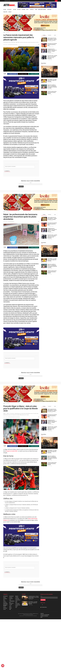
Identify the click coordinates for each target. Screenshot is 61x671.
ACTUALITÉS (9, 9)
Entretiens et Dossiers (5, 605)
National (16, 596)
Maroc (16, 44)
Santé (16, 601)
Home (4, 32)
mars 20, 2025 (5, 44)
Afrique (4, 597)
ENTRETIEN (49, 9)
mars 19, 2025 (5, 221)
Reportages (17, 598)
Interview (10, 597)
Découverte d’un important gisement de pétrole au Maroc (52, 44)
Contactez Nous (44, 607)
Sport (27, 9)
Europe (4, 606)
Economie (23, 9)
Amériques (5, 598)
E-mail (30, 182)
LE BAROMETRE (11, 601)
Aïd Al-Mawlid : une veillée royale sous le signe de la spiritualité (52, 80)
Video (36, 9)
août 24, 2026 (50, 94)
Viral (16, 607)
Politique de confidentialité (45, 614)
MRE (10, 609)
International (11, 596)
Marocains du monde (42, 9)
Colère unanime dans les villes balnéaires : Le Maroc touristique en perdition (52, 39)
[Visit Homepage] (9, 5)
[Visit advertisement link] (37, 5)
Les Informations (11, 603)
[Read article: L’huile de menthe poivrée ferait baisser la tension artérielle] (44, 93)
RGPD (41, 617)
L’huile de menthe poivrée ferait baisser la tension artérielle (52, 92)
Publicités (42, 613)
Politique (19, 9)
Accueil (4, 9)
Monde (10, 608)
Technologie (17, 603)
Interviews (11, 598)
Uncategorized (17, 604)
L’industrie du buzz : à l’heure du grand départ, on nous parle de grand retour (33, 597)
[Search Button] (57, 11)
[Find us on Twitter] (42, 604)
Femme (4, 609)
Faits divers (5, 608)
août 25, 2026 (44, 76)
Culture (14, 9)
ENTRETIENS (5, 603)
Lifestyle (32, 9)
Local (10, 605)
